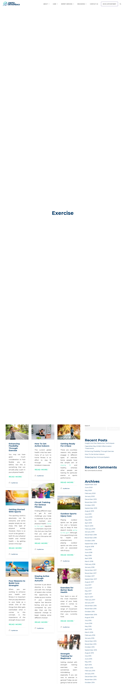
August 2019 (89, 511)
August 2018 (89, 546)
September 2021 (91, 484)
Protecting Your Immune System (97, 457)
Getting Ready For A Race (68, 445)
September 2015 (91, 650)
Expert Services (66, 4)
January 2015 (89, 673)
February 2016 (90, 635)
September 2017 (91, 579)
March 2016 (89, 632)
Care (54, 4)
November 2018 (91, 538)
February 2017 (90, 600)
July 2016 (88, 620)
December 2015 (91, 641)
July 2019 (88, 514)
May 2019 (88, 520)
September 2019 (91, 508)
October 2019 (90, 505)
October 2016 (90, 611)
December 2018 (91, 535)
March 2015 (89, 668)
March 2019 (89, 526)
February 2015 (90, 670)
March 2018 (89, 561)
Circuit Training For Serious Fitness (42, 504)
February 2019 (90, 529)
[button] (17, 432)
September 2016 (91, 614)
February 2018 (90, 564)
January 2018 (89, 567)
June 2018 (88, 552)
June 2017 (88, 588)
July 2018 (88, 549)
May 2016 (88, 626)
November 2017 (90, 573)
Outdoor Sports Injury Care (68, 515)
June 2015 (88, 659)
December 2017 (91, 570)
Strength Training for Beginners (66, 656)
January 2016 (89, 638)
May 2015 (88, 662)
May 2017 (88, 591)
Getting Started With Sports (17, 510)
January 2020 (90, 496)
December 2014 (91, 676)
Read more (15, 477)
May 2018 (88, 555)
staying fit (66, 465)
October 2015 (90, 647)
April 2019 (88, 523)
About (45, 4)
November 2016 (91, 608)
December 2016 (91, 605)
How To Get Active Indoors (42, 445)
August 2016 (89, 617)
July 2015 (88, 656)
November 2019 (91, 502)
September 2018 (91, 543)
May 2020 (88, 490)
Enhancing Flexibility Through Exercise (14, 447)
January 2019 (89, 532)
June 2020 (89, 487)
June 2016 (88, 623)
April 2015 (88, 665)
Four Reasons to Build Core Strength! (17, 583)
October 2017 (90, 576)
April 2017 (88, 594)
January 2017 (89, 603)
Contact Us (94, 4)
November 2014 (91, 679)
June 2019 (88, 517)
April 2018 (88, 558)
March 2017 (89, 597)
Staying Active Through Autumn (42, 578)
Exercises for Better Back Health (67, 590)
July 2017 (88, 585)
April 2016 (88, 629)
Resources (81, 4)
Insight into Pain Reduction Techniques (99, 443)
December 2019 (91, 499)
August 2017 (89, 582)
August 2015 (89, 653)
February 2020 (90, 493)
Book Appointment (109, 4)
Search (87, 426)
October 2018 (90, 540)
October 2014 (90, 682)
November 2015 (90, 644)
